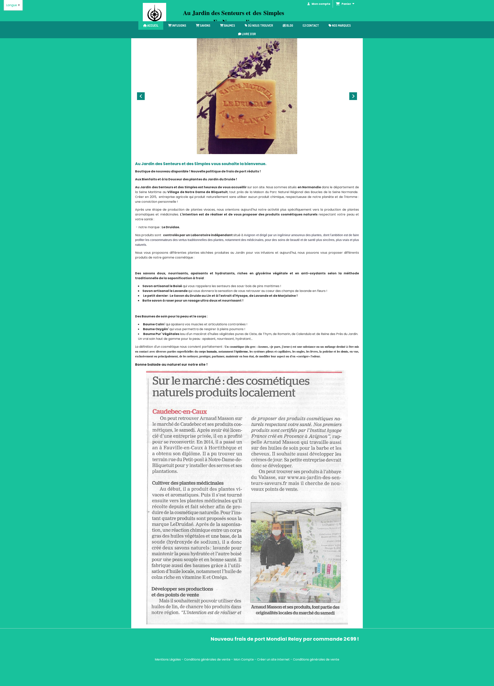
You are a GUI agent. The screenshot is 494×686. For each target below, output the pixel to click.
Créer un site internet (273, 659)
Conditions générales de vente (207, 659)
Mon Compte (244, 659)
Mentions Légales (168, 659)
